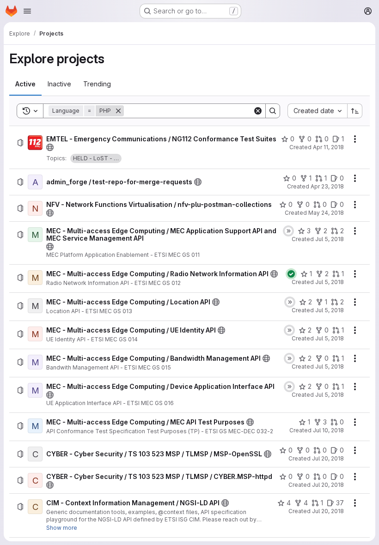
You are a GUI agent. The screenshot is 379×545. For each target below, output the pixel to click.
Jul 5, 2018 (329, 239)
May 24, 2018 (326, 212)
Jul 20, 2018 (328, 458)
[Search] (272, 110)
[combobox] (317, 110)
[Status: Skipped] (288, 230)
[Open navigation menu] (27, 11)
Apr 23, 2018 (327, 186)
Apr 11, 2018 (328, 147)
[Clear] (257, 110)
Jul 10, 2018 (328, 430)
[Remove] (118, 110)
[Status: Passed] (291, 273)
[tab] (25, 84)
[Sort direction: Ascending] (355, 110)
